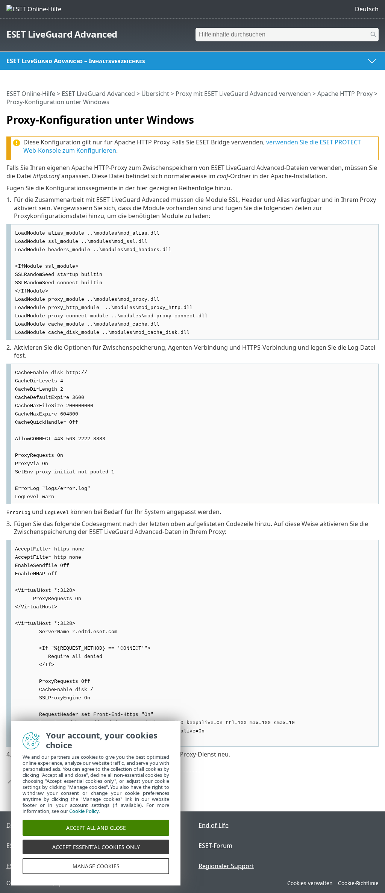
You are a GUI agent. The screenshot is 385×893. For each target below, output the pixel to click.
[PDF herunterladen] (363, 116)
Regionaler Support (226, 865)
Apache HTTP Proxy (345, 93)
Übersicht (155, 93)
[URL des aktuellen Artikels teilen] (352, 116)
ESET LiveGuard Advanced (61, 34)
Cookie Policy (84, 811)
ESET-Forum (215, 845)
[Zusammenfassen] (374, 116)
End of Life (214, 825)
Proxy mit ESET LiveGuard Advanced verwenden (243, 93)
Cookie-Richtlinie (358, 883)
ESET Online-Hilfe (30, 93)
